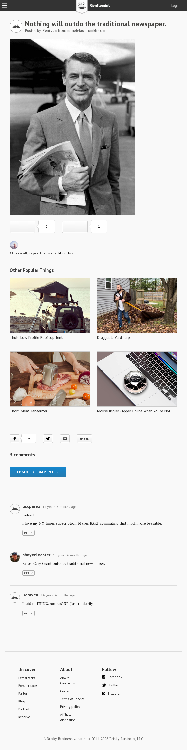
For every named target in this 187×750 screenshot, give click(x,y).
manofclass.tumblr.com (86, 30)
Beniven (30, 595)
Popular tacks (27, 685)
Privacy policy (70, 706)
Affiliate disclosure (67, 717)
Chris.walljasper (24, 253)
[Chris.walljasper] (14, 247)
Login (175, 5)
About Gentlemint (68, 680)
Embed (84, 438)
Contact (65, 691)
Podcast (23, 709)
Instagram (115, 693)
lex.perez (48, 253)
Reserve (24, 717)
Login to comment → (38, 472)
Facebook (115, 677)
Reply (28, 533)
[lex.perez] (15, 512)
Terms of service (72, 699)
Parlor (22, 693)
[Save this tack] (75, 227)
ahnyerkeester (36, 554)
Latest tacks (26, 678)
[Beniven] (16, 31)
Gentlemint (93, 9)
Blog (21, 701)
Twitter (114, 685)
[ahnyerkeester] (15, 560)
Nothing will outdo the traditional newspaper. (95, 23)
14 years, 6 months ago (59, 507)
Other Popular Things (32, 270)
